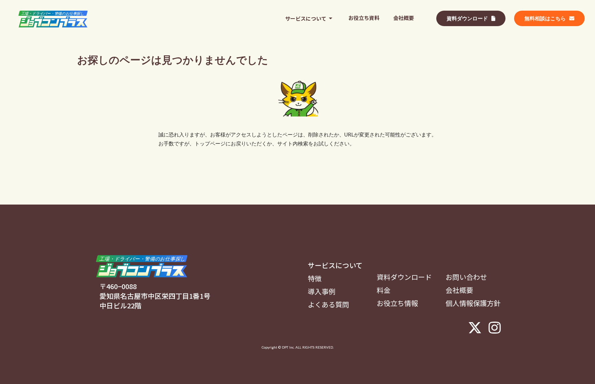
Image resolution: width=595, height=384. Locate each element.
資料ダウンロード (404, 277)
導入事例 (321, 291)
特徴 (315, 278)
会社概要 (459, 290)
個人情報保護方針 (473, 303)
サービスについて (335, 265)
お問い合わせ (466, 277)
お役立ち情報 (397, 303)
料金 (383, 290)
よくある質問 (328, 304)
